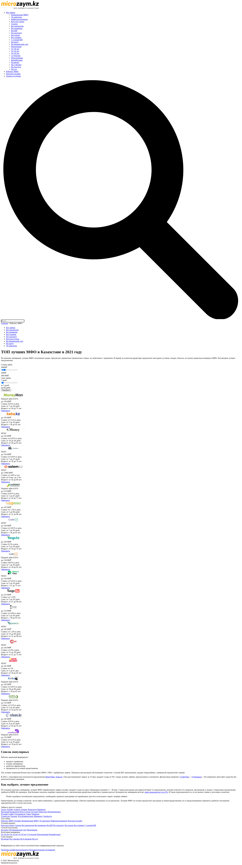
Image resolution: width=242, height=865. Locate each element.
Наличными (16, 46)
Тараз (28, 814)
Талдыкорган (20, 814)
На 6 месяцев (26, 839)
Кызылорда (14, 812)
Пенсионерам (17, 58)
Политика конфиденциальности (15, 850)
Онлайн (17, 821)
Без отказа (15, 35)
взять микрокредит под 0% (156, 792)
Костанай (5, 812)
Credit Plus (184, 777)
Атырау (24, 809)
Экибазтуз (47, 816)
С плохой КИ (17, 40)
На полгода (16, 67)
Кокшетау (41, 809)
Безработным (16, 60)
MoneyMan (50, 777)
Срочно (14, 24)
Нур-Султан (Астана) (29, 812)
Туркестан (5, 816)
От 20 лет (15, 53)
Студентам (15, 56)
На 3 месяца (16, 65)
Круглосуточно (17, 22)
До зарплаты (16, 17)
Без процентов (17, 26)
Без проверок (16, 28)
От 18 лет (15, 49)
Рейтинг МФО (12, 71)
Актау (3, 809)
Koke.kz (59, 777)
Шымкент (38, 816)
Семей (11, 814)
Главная (4, 323)
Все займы (10, 12)
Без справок (16, 37)
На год (14, 69)
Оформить (5, 411)
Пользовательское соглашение (42, 850)
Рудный (4, 814)
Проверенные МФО (19, 15)
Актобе (10, 809)
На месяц (15, 62)
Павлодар (43, 812)
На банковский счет (19, 44)
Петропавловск (54, 812)
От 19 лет (15, 51)
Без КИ (14, 31)
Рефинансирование (19, 19)
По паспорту (16, 33)
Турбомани (196, 777)
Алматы (16, 809)
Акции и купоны (13, 76)
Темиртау (35, 814)
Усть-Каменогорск (26, 816)
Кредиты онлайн (13, 74)
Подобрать (6, 390)
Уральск (13, 816)
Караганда (32, 809)
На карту (15, 42)
